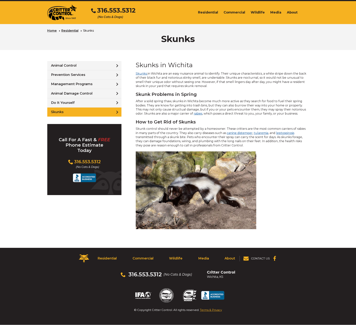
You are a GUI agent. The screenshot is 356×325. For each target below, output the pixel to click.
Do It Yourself (63, 103)
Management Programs (72, 84)
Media (203, 258)
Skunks (142, 73)
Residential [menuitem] (208, 12)
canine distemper (240, 133)
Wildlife (175, 258)
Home (52, 30)
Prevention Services (68, 75)
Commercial (143, 258)
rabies (198, 113)
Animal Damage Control (72, 93)
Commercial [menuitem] (234, 12)
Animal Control (64, 65)
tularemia (261, 133)
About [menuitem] (292, 12)
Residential (69, 30)
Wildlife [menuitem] (258, 12)
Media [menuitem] (275, 12)
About (230, 258)
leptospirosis (285, 133)
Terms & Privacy (211, 310)
